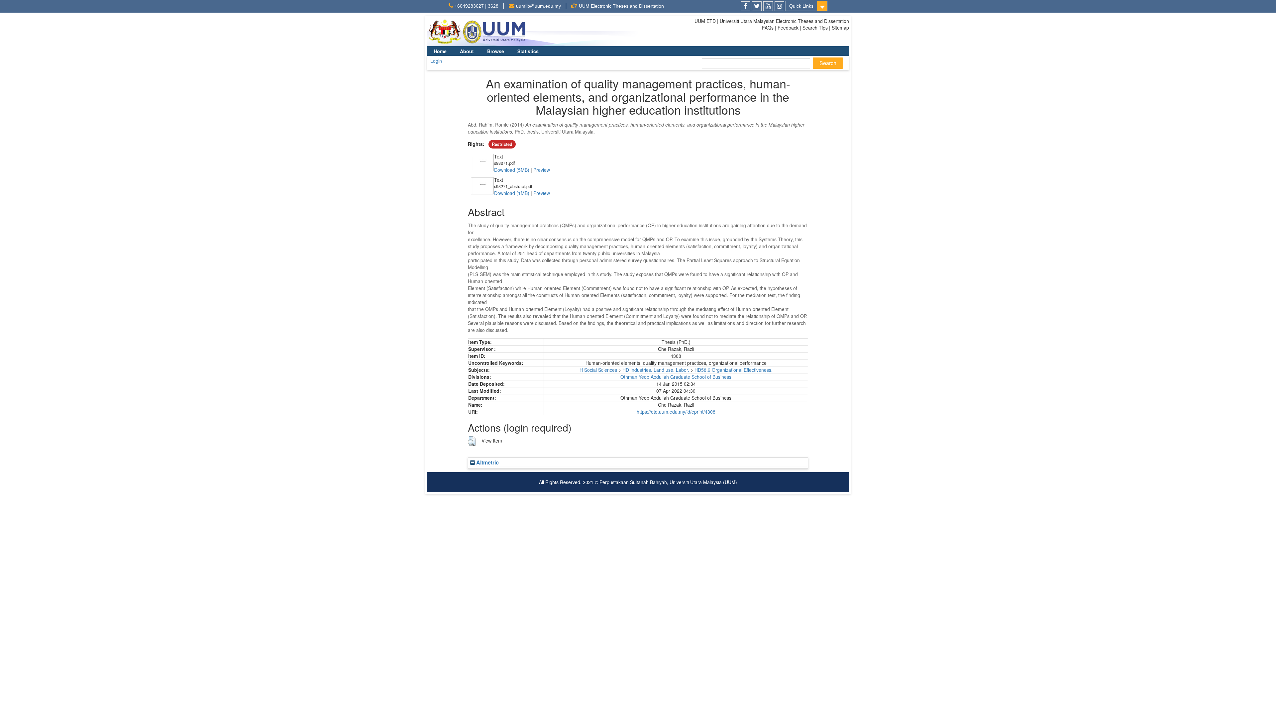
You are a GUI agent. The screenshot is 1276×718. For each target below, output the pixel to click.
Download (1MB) (511, 193)
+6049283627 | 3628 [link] (476, 6)
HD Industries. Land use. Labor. (655, 369)
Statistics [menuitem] (528, 51)
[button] (472, 441)
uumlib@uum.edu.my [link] (538, 6)
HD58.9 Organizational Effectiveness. (733, 369)
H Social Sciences (598, 369)
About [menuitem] (467, 51)
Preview (541, 169)
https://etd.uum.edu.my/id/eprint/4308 (676, 411)
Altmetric (487, 462)
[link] (745, 6)
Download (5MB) (511, 169)
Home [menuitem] (440, 51)
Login (436, 60)
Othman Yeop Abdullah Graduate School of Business (675, 376)
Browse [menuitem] (495, 51)
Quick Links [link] (801, 6)
